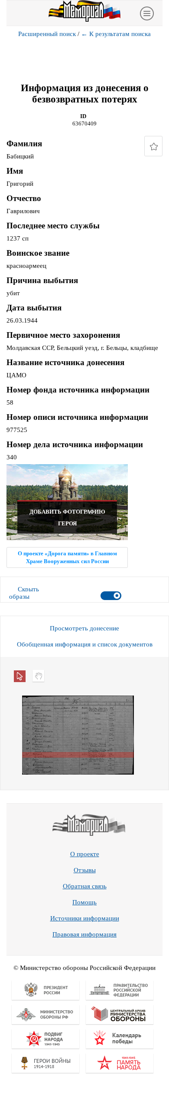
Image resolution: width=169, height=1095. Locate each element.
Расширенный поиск (47, 33)
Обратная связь (85, 886)
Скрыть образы (24, 593)
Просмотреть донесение (84, 628)
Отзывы (85, 870)
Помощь (84, 902)
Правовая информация (84, 934)
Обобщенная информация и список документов (85, 644)
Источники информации (84, 918)
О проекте (84, 854)
